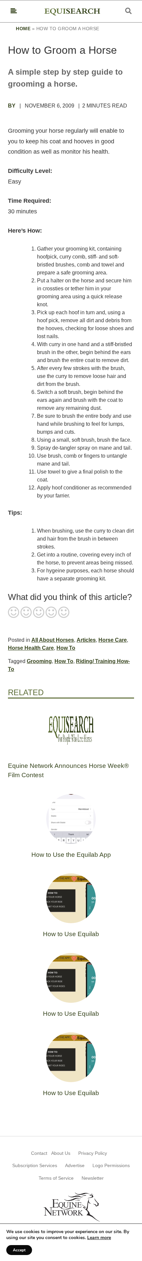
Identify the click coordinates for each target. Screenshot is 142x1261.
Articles (86, 640)
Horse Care (112, 640)
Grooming (39, 661)
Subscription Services (34, 1165)
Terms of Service (56, 1178)
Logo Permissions (111, 1165)
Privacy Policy (92, 1153)
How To (65, 648)
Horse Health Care (31, 648)
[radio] (13, 613)
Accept (19, 1250)
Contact (39, 1153)
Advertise (75, 1165)
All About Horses (52, 640)
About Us (60, 1153)
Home (23, 28)
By (12, 106)
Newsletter (93, 1178)
